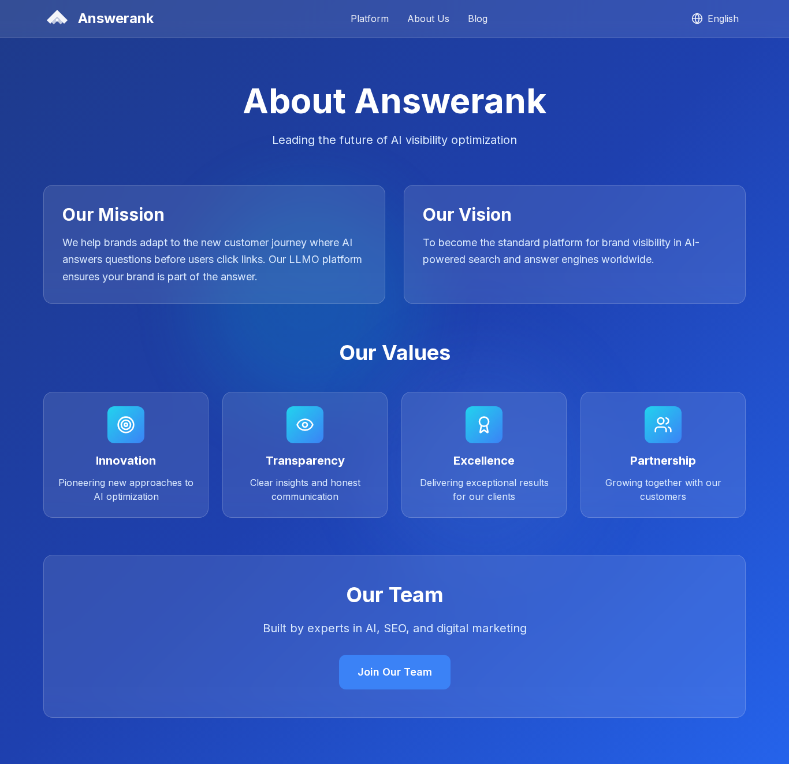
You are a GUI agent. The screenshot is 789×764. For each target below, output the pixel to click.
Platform (370, 18)
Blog (477, 18)
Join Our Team (395, 672)
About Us (428, 18)
